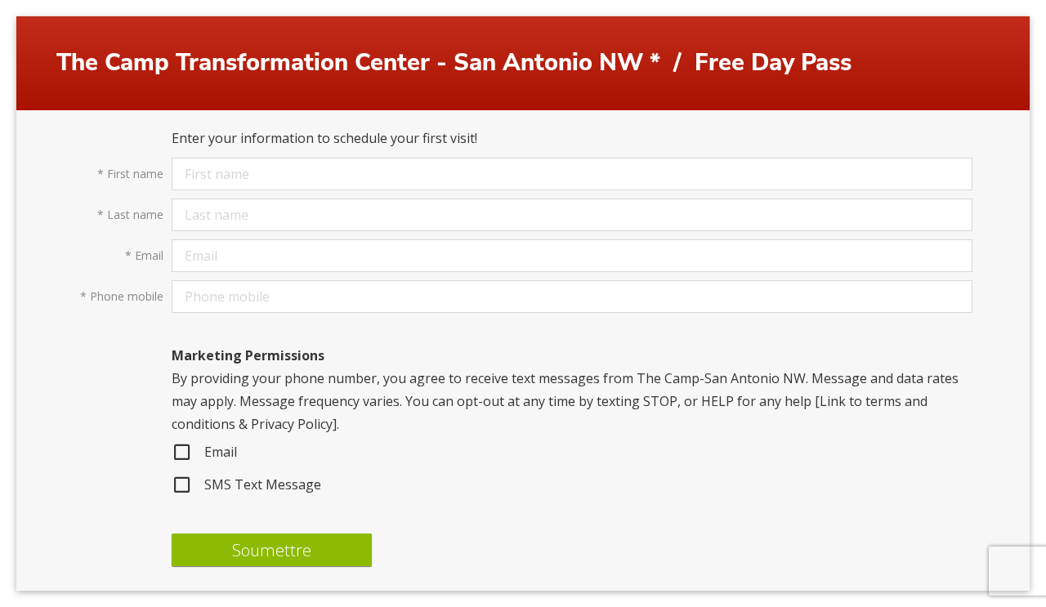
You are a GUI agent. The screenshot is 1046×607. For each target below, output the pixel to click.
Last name (130, 214)
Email (144, 255)
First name (130, 173)
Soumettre (271, 550)
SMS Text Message (262, 484)
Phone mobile (121, 296)
